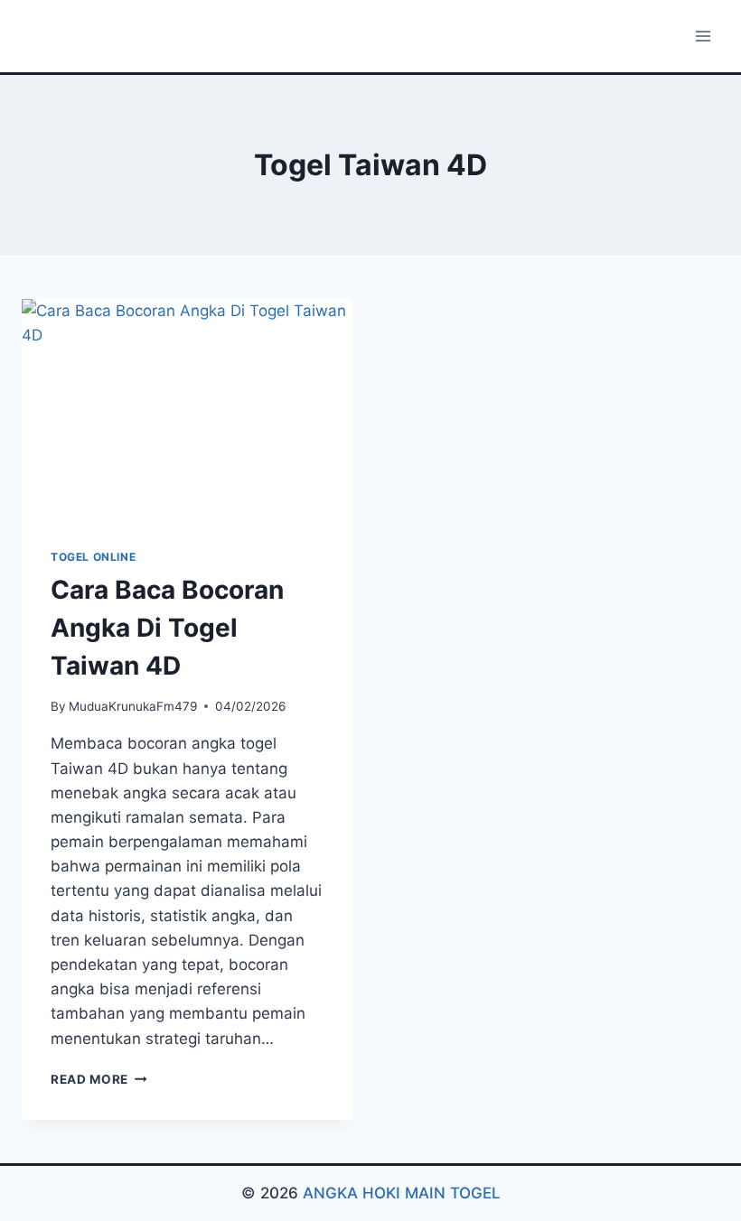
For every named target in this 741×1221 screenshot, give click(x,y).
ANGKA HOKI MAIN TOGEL (402, 1193)
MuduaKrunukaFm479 (133, 706)
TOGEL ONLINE (93, 557)
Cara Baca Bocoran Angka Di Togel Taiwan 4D (167, 627)
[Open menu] (702, 36)
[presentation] (187, 409)
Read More (99, 1079)
